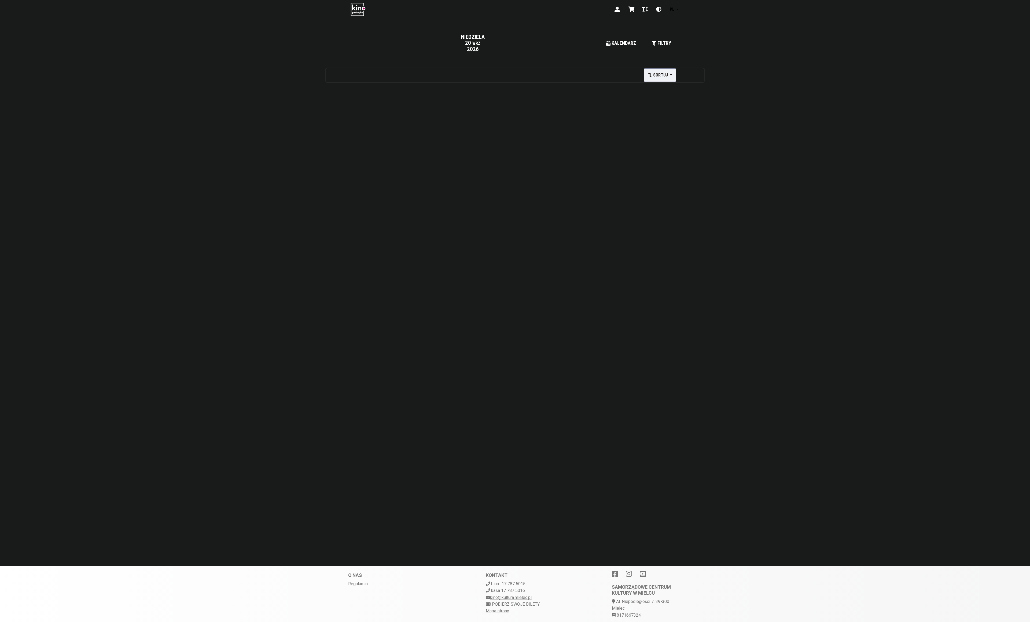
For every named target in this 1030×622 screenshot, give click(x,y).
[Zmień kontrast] (659, 9)
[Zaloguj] (617, 9)
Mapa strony (497, 610)
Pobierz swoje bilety (516, 604)
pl (672, 9)
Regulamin (358, 583)
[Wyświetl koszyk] (631, 9)
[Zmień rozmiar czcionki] (645, 9)
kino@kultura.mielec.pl (511, 597)
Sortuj (660, 75)
